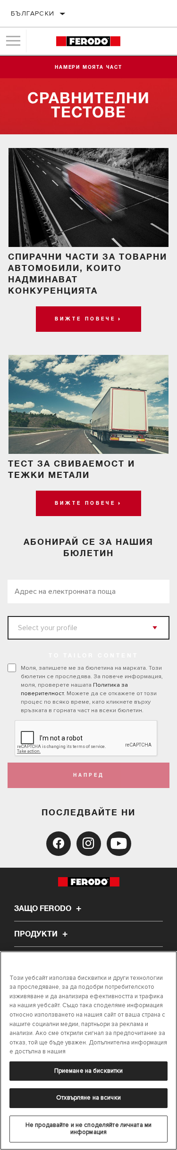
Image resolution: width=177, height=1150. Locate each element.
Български (33, 13)
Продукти (36, 934)
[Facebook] (58, 843)
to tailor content (93, 656)
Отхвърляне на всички (88, 1097)
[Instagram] (88, 843)
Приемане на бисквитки (88, 1071)
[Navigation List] (13, 41)
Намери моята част (88, 67)
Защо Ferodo (43, 908)
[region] (88, 1050)
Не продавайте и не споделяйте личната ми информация (88, 1128)
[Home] (88, 41)
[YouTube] (119, 843)
